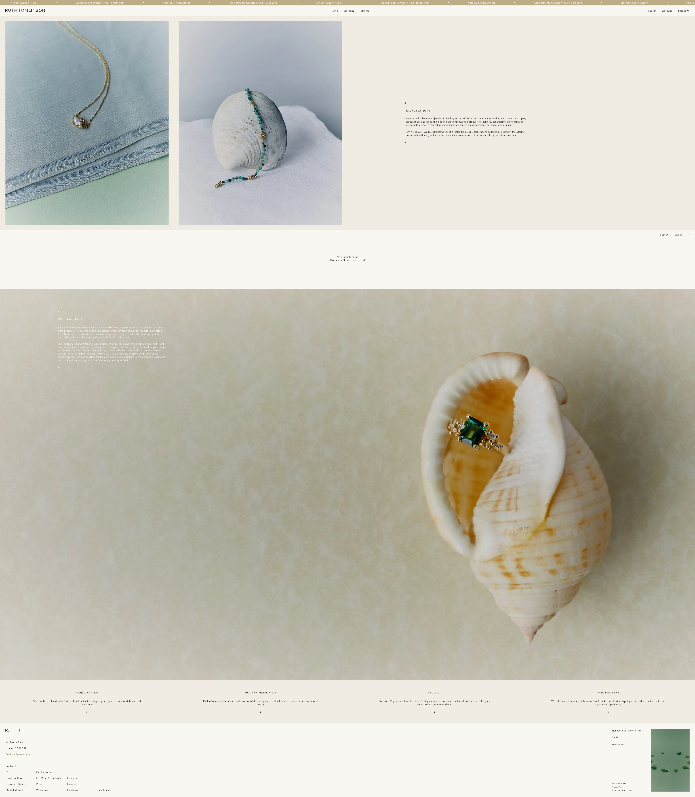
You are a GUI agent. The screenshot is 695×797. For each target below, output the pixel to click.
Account (667, 10)
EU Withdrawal (14, 790)
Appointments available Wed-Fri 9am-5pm (156, 2)
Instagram (72, 778)
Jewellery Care (14, 778)
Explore (365, 10)
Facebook (72, 790)
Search (652, 10)
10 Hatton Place (14, 742)
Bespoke (349, 10)
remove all (359, 260)
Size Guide (104, 790)
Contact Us (11, 766)
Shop (335, 10)
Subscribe (617, 744)
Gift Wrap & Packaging (49, 778)
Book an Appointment (18, 754)
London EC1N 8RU (16, 748)
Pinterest (72, 784)
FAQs (8, 772)
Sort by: (664, 234)
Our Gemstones (45, 772)
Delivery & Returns (16, 784)
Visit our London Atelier (80, 2)
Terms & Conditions (620, 783)
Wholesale (42, 790)
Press (39, 784)
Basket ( (682, 10)
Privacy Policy (618, 787)
